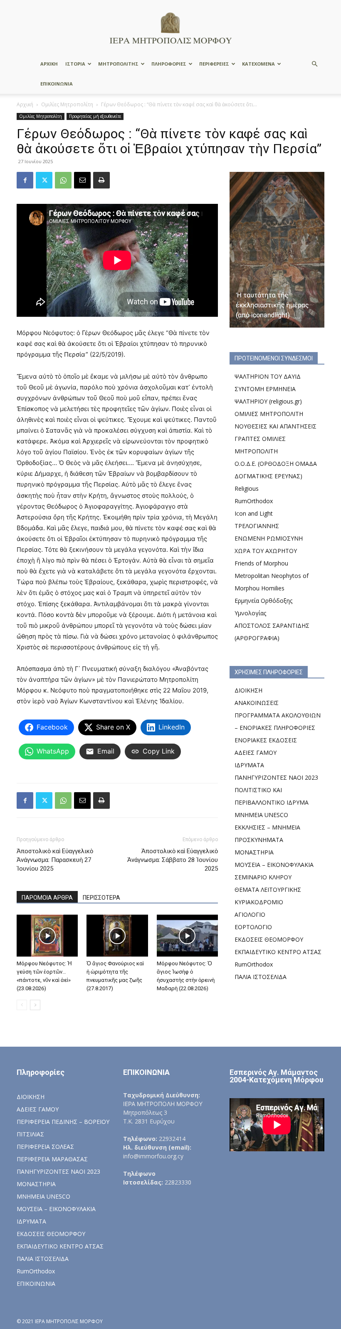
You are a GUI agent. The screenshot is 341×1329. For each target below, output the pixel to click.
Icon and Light (254, 513)
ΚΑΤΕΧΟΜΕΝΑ (258, 64)
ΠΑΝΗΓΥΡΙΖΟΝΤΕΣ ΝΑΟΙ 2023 (276, 777)
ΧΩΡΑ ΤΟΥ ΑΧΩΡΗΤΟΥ (266, 551)
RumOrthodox (254, 501)
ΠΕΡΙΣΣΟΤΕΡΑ (101, 897)
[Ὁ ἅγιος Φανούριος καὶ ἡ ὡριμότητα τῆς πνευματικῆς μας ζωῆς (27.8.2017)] (117, 936)
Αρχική (25, 104)
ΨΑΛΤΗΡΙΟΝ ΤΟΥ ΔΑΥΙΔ (268, 376)
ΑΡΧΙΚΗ (49, 64)
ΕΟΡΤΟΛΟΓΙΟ (253, 927)
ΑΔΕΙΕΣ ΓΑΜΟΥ (256, 752)
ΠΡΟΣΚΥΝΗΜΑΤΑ (259, 840)
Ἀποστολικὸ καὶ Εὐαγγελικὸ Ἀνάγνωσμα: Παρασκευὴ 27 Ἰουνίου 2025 (55, 859)
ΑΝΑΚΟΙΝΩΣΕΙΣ (257, 703)
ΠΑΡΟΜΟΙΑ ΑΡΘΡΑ (47, 897)
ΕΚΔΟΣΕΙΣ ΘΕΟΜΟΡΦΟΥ (269, 939)
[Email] (82, 180)
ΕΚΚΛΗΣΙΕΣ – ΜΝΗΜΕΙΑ (267, 827)
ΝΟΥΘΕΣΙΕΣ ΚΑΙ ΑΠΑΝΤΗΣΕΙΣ (275, 426)
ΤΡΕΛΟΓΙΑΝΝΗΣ (257, 526)
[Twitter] (44, 180)
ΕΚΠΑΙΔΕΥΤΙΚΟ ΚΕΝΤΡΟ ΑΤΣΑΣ (278, 952)
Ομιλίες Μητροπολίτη (67, 104)
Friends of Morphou (261, 563)
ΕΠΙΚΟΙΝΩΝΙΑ (56, 84)
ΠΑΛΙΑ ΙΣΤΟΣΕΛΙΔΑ (261, 977)
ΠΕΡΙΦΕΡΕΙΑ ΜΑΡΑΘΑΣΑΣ (52, 1159)
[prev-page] (22, 1005)
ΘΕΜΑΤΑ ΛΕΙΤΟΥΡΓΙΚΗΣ (268, 889)
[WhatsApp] (63, 180)
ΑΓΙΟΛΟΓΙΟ (250, 914)
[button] (314, 64)
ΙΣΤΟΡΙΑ (75, 64)
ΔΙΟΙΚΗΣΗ (248, 690)
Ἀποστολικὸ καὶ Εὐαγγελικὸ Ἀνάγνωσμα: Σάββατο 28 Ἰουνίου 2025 (172, 859)
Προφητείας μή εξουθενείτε (95, 116)
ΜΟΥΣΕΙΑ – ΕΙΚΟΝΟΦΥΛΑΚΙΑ (274, 865)
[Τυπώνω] (101, 180)
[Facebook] (25, 180)
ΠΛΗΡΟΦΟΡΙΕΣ (168, 64)
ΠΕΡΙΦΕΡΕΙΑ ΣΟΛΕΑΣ (45, 1146)
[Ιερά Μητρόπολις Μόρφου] (170, 27)
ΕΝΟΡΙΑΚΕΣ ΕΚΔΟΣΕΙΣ (266, 740)
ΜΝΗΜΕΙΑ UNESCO (261, 815)
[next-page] (35, 1005)
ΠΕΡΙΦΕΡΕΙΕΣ (214, 64)
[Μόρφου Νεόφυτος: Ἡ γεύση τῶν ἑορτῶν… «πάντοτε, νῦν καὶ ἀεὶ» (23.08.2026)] (47, 936)
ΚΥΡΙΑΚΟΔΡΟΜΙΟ (259, 902)
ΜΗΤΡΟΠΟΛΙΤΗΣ (118, 64)
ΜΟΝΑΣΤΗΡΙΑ (254, 852)
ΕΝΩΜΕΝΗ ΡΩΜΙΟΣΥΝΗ (269, 538)
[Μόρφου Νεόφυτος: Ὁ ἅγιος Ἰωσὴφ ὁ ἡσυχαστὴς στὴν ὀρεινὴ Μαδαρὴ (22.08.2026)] (187, 936)
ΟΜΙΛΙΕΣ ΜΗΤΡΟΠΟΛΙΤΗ (269, 414)
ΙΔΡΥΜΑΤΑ (249, 765)
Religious (247, 488)
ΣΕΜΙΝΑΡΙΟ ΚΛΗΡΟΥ (263, 877)
